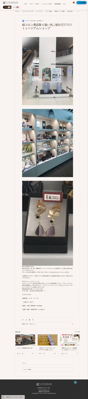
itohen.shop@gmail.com (44, 390)
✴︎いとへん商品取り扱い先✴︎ (25, 348)
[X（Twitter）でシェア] (26, 319)
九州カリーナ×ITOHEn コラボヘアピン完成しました (47, 349)
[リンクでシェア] (33, 319)
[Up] (75, 382)
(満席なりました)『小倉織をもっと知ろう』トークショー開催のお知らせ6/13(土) (70, 349)
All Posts (17, 11)
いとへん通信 (48, 11)
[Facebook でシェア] (22, 319)
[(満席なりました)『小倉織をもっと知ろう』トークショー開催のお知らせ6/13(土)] (70, 340)
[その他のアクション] (72, 21)
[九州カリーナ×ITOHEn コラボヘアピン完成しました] (48, 340)
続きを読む (70, 11)
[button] (74, 2)
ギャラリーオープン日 (27, 11)
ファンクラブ (39, 11)
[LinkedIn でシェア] (29, 319)
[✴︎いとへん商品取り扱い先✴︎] (25, 340)
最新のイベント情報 (60, 11)
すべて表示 (77, 331)
